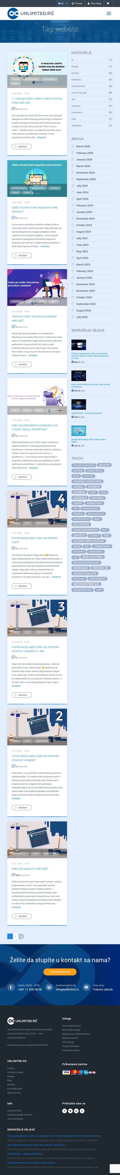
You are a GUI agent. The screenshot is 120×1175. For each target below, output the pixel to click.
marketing (94, 503)
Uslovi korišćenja (15, 1118)
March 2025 (83, 166)
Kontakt (11, 1084)
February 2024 (84, 205)
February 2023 (84, 271)
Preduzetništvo (91, 86)
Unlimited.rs (91, 112)
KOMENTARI (21, 109)
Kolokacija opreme (70, 1050)
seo (106, 535)
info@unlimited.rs (67, 989)
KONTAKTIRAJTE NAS (60, 971)
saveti (30, 301)
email (93, 492)
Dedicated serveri (70, 1038)
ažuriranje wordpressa (84, 465)
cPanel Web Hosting (71, 1025)
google (80, 498)
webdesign (54, 188)
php (76, 508)
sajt (104, 529)
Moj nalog (96, 3)
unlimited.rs (96, 551)
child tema (88, 476)
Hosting (91, 73)
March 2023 (83, 264)
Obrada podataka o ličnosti (19, 1114)
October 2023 (84, 225)
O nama (10, 1068)
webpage (15, 192)
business (15, 79)
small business (49, 79)
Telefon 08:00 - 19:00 (29, 985)
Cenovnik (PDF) (14, 1110)
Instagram (82, 1111)
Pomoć (78, 3)
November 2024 (85, 172)
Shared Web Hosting (89, 541)
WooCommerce (97, 578)
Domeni (91, 66)
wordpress (52, 410)
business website (31, 79)
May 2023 (82, 251)
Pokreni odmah (103, 989)
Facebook (64, 1111)
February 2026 (84, 153)
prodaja (78, 513)
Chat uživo (98, 985)
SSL (87, 546)
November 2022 (85, 290)
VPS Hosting (68, 1042)
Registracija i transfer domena (76, 1033)
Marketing (91, 79)
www (99, 589)
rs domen (81, 524)
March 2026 (83, 146)
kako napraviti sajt (19, 854)
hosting (97, 498)
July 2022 (82, 317)
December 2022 (85, 284)
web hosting (92, 557)
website (15, 83)
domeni (79, 492)
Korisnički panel (14, 1088)
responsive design (18, 188)
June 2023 (82, 245)
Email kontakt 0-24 (66, 985)
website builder (42, 523)
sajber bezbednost (85, 529)
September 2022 (86, 304)
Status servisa (13, 1092)
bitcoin (78, 470)
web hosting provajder (86, 562)
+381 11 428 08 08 (30, 989)
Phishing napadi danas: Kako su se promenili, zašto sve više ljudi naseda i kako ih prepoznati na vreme (89, 355)
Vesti (91, 119)
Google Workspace (70, 1046)
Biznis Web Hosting (71, 1029)
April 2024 (82, 199)
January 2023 (84, 277)
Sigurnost (91, 105)
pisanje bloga (90, 508)
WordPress (91, 125)
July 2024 (82, 185)
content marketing (87, 481)
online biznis (17, 301)
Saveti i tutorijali (91, 92)
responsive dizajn (38, 188)
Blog (9, 1080)
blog (76, 476)
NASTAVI (23, 146)
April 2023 (82, 258)
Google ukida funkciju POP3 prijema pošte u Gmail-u (31, 1162)
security (94, 535)
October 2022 (84, 297)
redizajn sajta (96, 513)
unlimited (79, 551)
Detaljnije (41, 137)
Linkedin (76, 1111)
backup (104, 465)
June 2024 (82, 192)
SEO (91, 99)
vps (76, 557)
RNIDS (97, 519)
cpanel (78, 487)
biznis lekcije (94, 470)
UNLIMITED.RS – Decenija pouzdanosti (86, 413)
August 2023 (83, 231)
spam (77, 546)
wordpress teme (83, 589)
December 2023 (85, 218)
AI (91, 59)
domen (94, 487)
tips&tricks (102, 546)
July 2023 (82, 238)
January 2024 (84, 212)
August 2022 (83, 310)
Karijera (11, 1076)
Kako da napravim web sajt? (30, 868)
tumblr (15, 410)
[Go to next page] (21, 936)
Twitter (70, 1111)
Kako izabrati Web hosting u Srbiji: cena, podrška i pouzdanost (36, 1144)
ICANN (78, 503)
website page (79, 579)
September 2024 (86, 179)
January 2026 (84, 159)
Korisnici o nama (15, 1072)
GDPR (103, 492)
